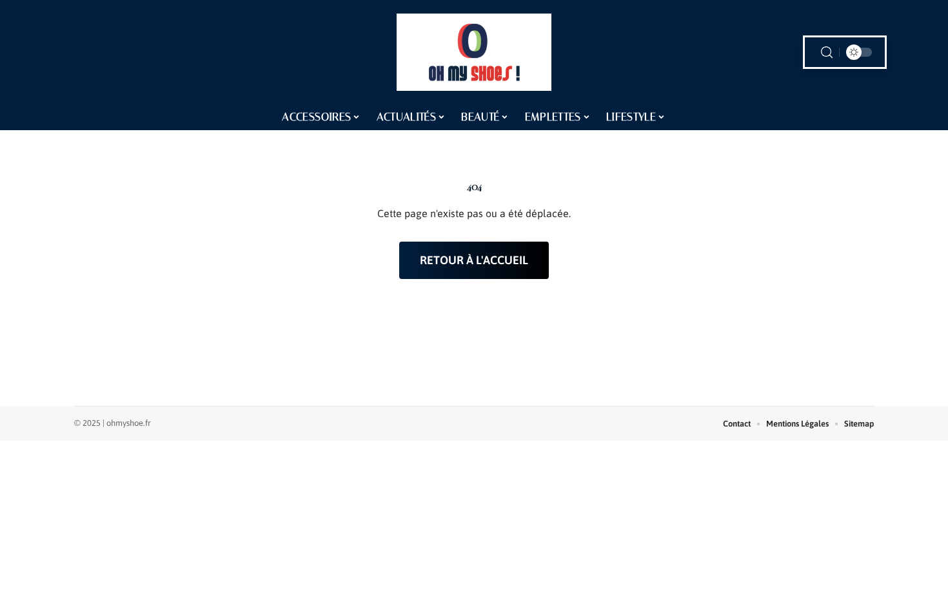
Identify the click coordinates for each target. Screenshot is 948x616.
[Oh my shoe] (474, 52)
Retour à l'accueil (474, 260)
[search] (827, 53)
